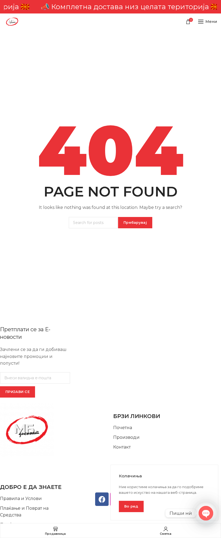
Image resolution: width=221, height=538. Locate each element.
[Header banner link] (110, 6)
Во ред (131, 506)
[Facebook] (102, 499)
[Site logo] (12, 21)
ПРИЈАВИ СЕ (17, 391)
